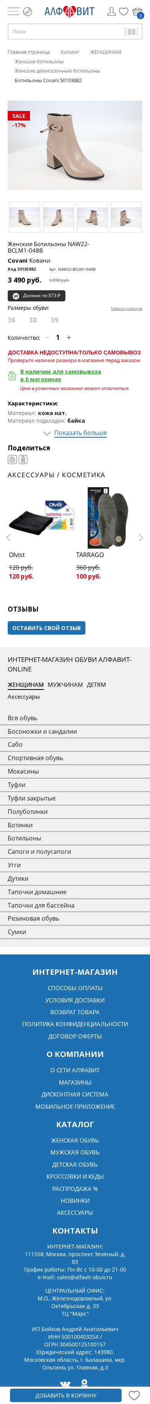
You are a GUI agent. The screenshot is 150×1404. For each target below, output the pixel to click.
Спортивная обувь (35, 758)
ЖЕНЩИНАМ (26, 684)
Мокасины (23, 771)
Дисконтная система (75, 1094)
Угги (14, 865)
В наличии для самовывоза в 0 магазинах (60, 375)
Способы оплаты (75, 988)
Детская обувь (75, 1164)
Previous (9, 537)
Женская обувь (75, 1140)
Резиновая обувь (33, 918)
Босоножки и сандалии (42, 731)
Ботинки (20, 825)
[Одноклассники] (23, 459)
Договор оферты (75, 1036)
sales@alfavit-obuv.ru (84, 1277)
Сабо (15, 744)
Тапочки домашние (37, 892)
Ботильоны (24, 838)
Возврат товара (75, 1012)
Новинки (75, 1200)
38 (33, 320)
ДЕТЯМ (96, 684)
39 (54, 320)
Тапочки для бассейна (41, 905)
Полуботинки (28, 811)
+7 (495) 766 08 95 (27, 11)
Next (140, 537)
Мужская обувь (75, 1152)
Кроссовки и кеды (75, 1176)
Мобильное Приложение (75, 1106)
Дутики (18, 878)
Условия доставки (75, 1000)
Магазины (75, 1082)
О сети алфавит (75, 1070)
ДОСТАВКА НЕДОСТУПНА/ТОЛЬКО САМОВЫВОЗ (74, 352)
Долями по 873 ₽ (41, 295)
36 (11, 320)
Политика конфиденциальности (75, 1024)
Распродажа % (75, 1188)
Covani (29, 260)
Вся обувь (22, 718)
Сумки (17, 932)
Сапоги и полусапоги (39, 851)
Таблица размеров (126, 308)
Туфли (16, 785)
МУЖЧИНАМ (65, 684)
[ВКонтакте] (12, 459)
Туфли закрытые (32, 798)
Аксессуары (24, 696)
